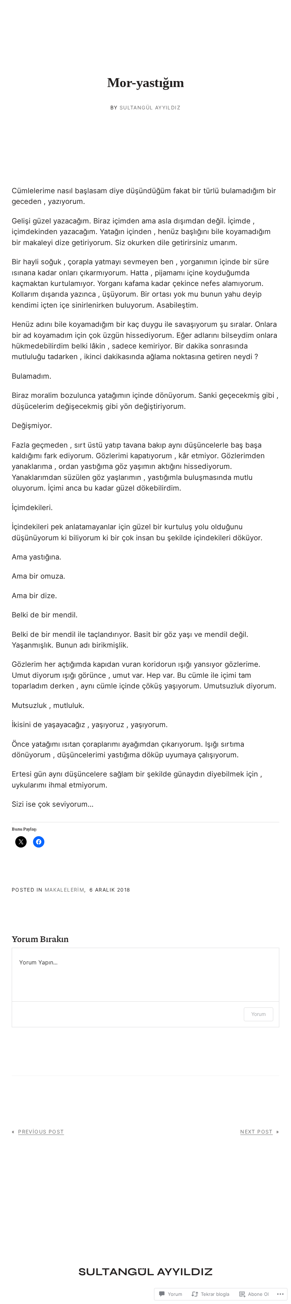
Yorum (258, 1014)
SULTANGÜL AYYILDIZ (145, 1271)
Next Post (256, 1132)
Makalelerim (64, 890)
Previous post (41, 1132)
